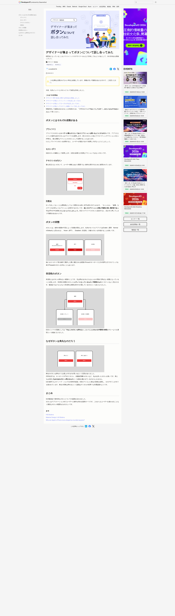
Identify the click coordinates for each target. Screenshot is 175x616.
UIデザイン (50, 64)
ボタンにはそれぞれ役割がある (27, 15)
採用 (117, 6)
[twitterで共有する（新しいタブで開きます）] (118, 69)
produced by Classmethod (38, 2)
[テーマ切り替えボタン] (156, 2)
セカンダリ (23, 20)
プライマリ (23, 17)
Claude (69, 6)
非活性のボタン (23, 30)
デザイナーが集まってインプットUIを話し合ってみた (63, 101)
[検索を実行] (136, 2)
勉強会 (109, 6)
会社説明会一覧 (135, 224)
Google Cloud (82, 6)
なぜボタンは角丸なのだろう (27, 33)
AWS (64, 6)
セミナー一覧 (135, 219)
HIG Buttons (50, 415)
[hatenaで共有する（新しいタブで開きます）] (111, 69)
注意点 (22, 25)
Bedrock (74, 6)
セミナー (95, 6)
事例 (113, 6)
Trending (58, 6)
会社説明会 (102, 6)
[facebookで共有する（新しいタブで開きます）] (114, 69)
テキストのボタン (25, 22)
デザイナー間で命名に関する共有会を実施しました (62, 98)
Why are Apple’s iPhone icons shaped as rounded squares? (65, 420)
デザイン (58, 64)
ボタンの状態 (22, 27)
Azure (89, 6)
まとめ (20, 35)
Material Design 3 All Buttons (55, 417)
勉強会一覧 (135, 230)
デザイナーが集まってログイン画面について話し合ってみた (65, 106)
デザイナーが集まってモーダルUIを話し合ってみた (62, 103)
